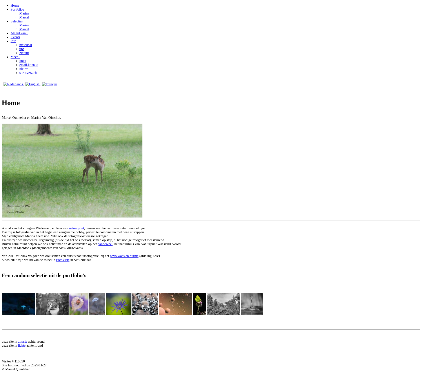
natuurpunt (76, 228)
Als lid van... (19, 33)
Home (15, 5)
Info (13, 41)
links (22, 61)
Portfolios (17, 9)
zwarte (22, 341)
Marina (24, 13)
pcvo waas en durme (124, 256)
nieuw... (24, 69)
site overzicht (28, 73)
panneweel (105, 244)
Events (15, 37)
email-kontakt (28, 65)
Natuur (24, 53)
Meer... (15, 57)
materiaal (25, 45)
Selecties (17, 21)
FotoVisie (62, 260)
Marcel (24, 17)
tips (21, 49)
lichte (21, 345)
